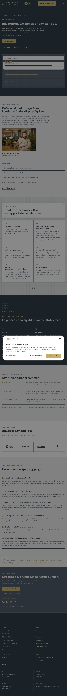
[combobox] (60, 339)
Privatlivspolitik (31, 351)
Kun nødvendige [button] (36, 355)
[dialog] (33, 348)
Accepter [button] (53, 355)
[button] (11, 356)
